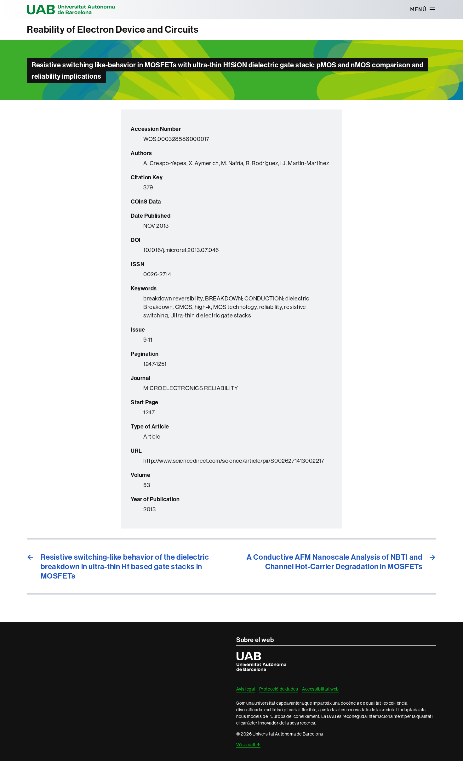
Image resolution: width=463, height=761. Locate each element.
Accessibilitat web (320, 689)
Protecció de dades (278, 689)
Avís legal (245, 689)
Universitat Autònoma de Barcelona (71, 9)
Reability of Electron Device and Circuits (113, 29)
